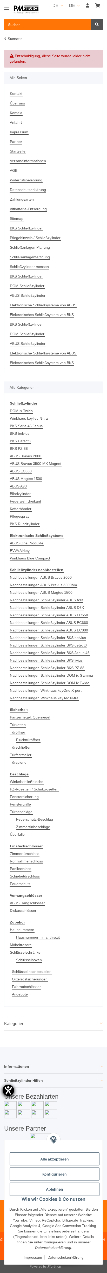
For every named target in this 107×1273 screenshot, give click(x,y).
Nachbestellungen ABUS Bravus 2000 (41, 577)
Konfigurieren (54, 1174)
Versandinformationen (28, 161)
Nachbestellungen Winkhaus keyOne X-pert (46, 690)
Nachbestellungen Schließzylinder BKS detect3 (48, 645)
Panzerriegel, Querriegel (30, 717)
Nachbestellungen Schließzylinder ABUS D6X (47, 607)
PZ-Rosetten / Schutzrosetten (34, 789)
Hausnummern (22, 930)
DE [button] (55, 5)
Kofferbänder (20, 509)
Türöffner (17, 732)
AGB (13, 170)
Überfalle (17, 834)
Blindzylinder (20, 494)
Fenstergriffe (20, 804)
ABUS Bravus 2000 (25, 456)
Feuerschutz (20, 884)
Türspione (18, 762)
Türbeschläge (21, 812)
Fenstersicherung (24, 797)
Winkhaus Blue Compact (30, 558)
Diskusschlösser (23, 910)
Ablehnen (54, 1189)
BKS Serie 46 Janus (26, 426)
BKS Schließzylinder (26, 228)
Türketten (18, 725)
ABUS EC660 (21, 471)
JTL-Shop (54, 1266)
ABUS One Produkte (26, 543)
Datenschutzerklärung (28, 190)
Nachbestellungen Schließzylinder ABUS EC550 (49, 615)
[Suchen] (97, 24)
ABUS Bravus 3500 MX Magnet (35, 463)
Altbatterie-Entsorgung (28, 209)
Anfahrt (16, 122)
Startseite (17, 151)
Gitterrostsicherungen (30, 979)
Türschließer (20, 747)
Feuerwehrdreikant (25, 501)
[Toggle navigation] (6, 7)
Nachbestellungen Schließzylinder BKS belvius (48, 638)
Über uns (17, 103)
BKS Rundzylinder (24, 524)
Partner (16, 142)
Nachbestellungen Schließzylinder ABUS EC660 (49, 623)
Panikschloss (20, 869)
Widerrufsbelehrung (26, 180)
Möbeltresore (21, 945)
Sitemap (16, 218)
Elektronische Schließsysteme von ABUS (43, 305)
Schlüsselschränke (25, 952)
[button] (87, 6)
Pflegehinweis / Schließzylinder (35, 238)
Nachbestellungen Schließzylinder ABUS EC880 (49, 630)
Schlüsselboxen (29, 960)
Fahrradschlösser (26, 987)
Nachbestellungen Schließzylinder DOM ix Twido (49, 683)
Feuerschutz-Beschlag (34, 819)
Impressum (19, 132)
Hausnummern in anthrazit (38, 937)
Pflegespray (19, 516)
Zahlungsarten (22, 199)
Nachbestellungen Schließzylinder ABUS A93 (46, 600)
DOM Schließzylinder (27, 286)
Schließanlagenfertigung (30, 257)
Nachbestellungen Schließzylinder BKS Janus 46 (50, 653)
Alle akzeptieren (54, 1159)
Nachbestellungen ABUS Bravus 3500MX (43, 585)
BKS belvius (19, 433)
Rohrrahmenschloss (26, 861)
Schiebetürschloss (25, 876)
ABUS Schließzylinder (27, 295)
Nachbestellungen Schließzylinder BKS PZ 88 (47, 668)
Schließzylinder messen (29, 267)
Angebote (20, 994)
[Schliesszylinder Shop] (26, 10)
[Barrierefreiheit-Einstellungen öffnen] (8, 1090)
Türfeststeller (20, 755)
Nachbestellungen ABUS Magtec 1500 (41, 592)
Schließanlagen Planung (30, 247)
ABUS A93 (18, 486)
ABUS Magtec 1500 (26, 479)
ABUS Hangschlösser (27, 903)
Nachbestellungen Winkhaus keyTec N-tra (44, 698)
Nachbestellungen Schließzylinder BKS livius (46, 660)
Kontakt (16, 93)
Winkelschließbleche (26, 782)
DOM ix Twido (21, 411)
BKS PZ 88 (19, 448)
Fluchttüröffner (28, 740)
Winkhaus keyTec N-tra (29, 418)
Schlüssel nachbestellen (31, 971)
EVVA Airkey (20, 551)
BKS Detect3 (20, 441)
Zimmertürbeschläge (33, 827)
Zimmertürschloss (24, 854)
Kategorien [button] (14, 1023)
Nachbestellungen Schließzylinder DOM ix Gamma (51, 675)
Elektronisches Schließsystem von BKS (42, 315)
